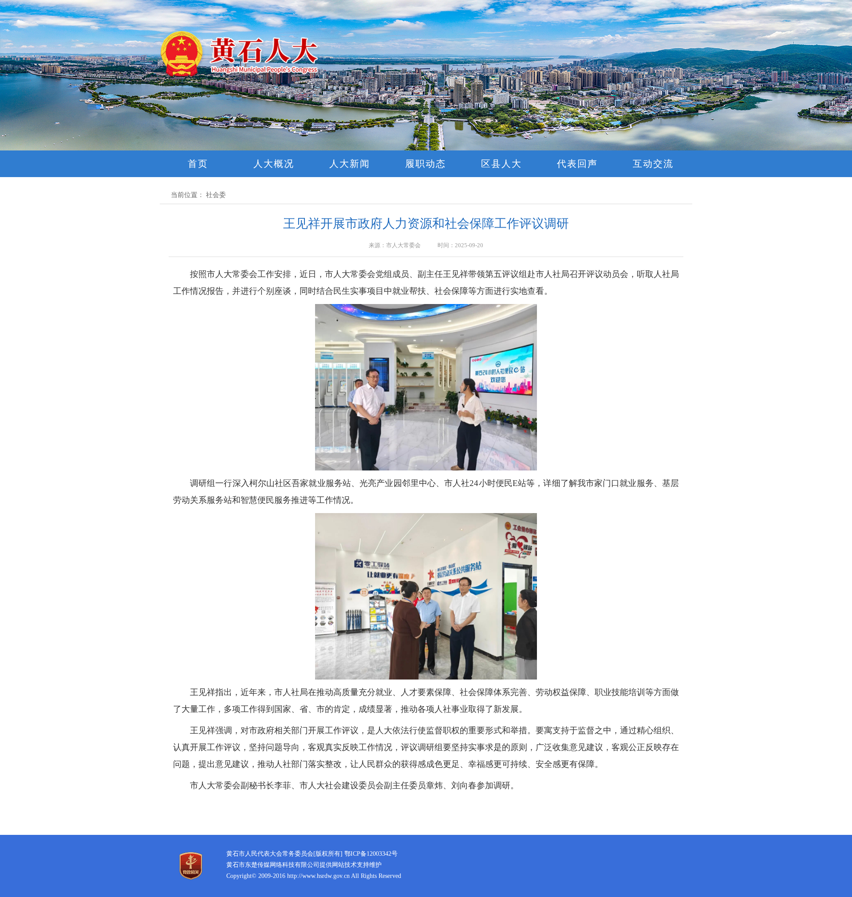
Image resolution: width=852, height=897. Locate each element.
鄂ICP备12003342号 (371, 853)
